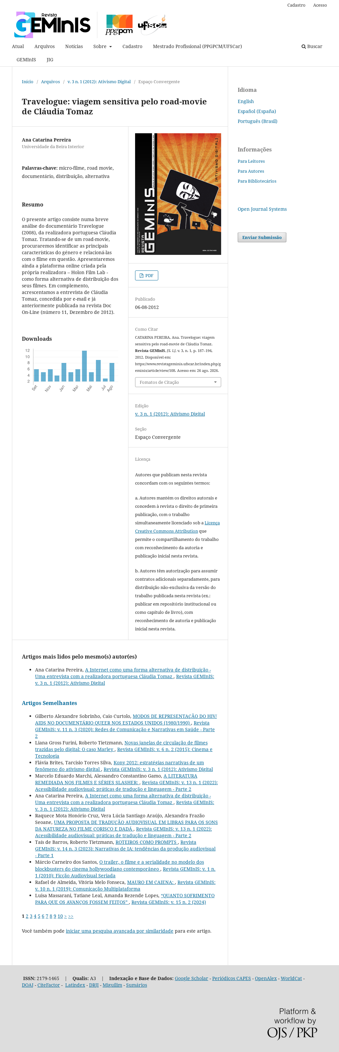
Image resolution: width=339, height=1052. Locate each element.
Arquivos (44, 46)
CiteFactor (48, 985)
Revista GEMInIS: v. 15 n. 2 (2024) (168, 902)
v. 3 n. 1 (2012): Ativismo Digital (99, 82)
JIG (50, 59)
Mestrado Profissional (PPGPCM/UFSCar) (197, 46)
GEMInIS (26, 59)
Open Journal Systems (262, 209)
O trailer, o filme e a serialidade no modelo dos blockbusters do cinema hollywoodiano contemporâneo (119, 865)
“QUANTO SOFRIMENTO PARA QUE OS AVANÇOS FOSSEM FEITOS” (125, 898)
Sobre (100, 46)
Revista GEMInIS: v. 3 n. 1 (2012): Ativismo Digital (158, 769)
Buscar (314, 46)
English (246, 101)
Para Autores (251, 171)
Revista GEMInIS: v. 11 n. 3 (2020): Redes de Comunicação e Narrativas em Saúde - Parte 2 (125, 729)
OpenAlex (266, 978)
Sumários (136, 985)
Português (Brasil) (257, 121)
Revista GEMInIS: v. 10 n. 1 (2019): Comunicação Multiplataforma (125, 885)
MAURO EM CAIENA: (151, 882)
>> (70, 916)
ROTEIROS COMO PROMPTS (147, 842)
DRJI (94, 985)
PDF (149, 275)
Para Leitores (251, 161)
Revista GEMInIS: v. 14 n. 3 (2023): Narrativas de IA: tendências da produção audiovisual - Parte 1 (125, 848)
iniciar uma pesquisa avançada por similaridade (119, 931)
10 (60, 916)
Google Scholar (191, 978)
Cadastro (132, 46)
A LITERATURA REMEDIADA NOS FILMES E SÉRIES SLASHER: (116, 779)
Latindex (75, 985)
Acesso (320, 5)
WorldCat (291, 978)
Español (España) (257, 111)
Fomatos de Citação (159, 382)
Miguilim (112, 985)
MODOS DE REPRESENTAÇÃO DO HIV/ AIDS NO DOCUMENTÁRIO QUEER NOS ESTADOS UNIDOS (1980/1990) (126, 719)
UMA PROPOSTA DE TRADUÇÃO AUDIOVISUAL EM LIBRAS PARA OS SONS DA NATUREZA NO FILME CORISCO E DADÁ (126, 825)
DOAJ (27, 985)
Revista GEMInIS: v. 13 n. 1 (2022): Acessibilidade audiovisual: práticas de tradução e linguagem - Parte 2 (126, 785)
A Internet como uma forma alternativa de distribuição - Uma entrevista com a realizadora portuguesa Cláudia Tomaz (123, 673)
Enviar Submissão (262, 237)
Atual (18, 46)
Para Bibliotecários (257, 181)
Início (27, 82)
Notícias (74, 46)
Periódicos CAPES (231, 978)
